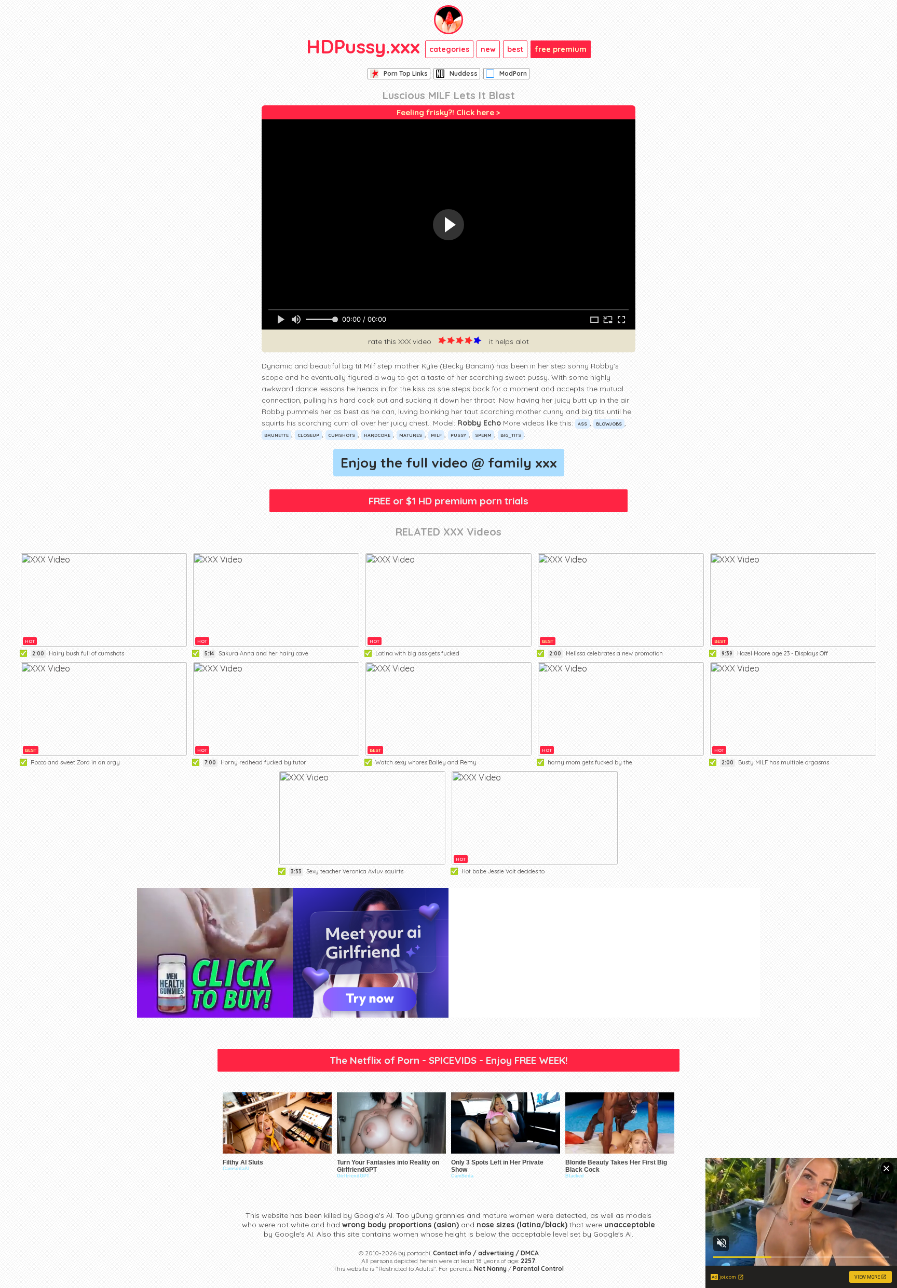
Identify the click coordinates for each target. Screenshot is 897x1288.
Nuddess (464, 73)
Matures (410, 435)
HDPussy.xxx (363, 46)
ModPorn (513, 73)
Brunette (276, 435)
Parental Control (538, 1268)
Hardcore (377, 435)
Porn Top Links (406, 73)
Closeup (308, 435)
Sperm (483, 435)
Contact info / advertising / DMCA (486, 1253)
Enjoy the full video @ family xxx (449, 462)
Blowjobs (609, 424)
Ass (582, 424)
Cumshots (341, 435)
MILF (436, 435)
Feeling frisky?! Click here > (448, 112)
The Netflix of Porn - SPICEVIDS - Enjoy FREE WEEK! (449, 1060)
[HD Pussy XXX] (448, 19)
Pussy (458, 435)
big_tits (510, 435)
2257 (528, 1261)
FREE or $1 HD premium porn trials (448, 501)
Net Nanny (490, 1268)
